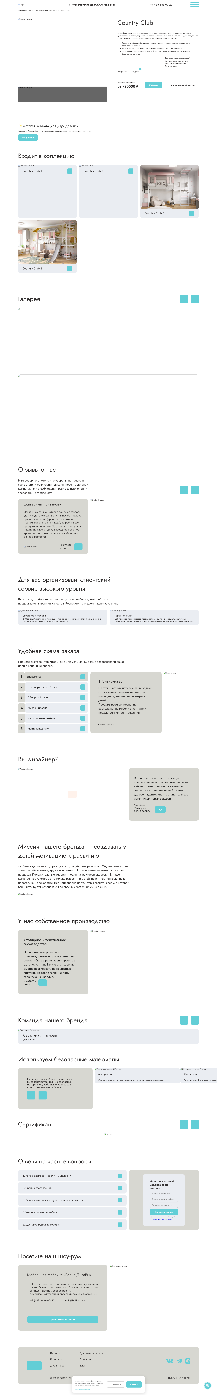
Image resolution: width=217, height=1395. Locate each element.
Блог (83, 1365)
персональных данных (162, 1219)
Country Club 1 (32, 171)
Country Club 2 (93, 171)
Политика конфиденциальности (82, 1389)
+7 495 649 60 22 (161, 4)
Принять (134, 1384)
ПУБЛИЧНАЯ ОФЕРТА (179, 1378)
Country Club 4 (32, 268)
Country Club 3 (154, 213)
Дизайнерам (58, 1365)
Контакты (56, 1359)
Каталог (29, 10)
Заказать (153, 85)
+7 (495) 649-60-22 (42, 1300)
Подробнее (28, 137)
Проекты (85, 1359)
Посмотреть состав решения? (177, 58)
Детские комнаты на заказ (46, 10)
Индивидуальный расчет (182, 85)
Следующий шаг (106, 724)
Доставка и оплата (91, 1353)
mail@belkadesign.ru (77, 1300)
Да (160, 809)
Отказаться (116, 1384)
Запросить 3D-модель (128, 71)
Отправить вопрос (164, 1212)
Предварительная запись (62, 1319)
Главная (21, 10)
